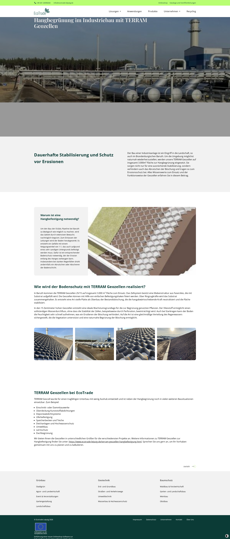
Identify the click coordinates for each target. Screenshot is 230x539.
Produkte (152, 11)
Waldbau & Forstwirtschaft (172, 486)
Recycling (191, 11)
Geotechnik (104, 480)
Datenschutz (151, 519)
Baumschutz (166, 480)
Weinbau (164, 496)
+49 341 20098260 (43, 3)
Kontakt (179, 519)
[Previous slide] (36, 344)
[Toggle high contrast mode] (227, 536)
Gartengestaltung (44, 501)
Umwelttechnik (104, 496)
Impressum (137, 519)
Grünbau (40, 480)
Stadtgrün (40, 486)
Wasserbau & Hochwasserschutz (112, 501)
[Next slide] (194, 344)
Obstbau (164, 501)
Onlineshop (163, 3)
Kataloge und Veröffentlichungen (183, 3)
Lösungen (114, 11)
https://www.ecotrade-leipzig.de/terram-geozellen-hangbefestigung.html (105, 441)
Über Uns (190, 519)
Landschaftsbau (43, 506)
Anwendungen (134, 11)
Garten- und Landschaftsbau (173, 491)
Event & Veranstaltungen (47, 496)
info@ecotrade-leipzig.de (63, 3)
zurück (187, 466)
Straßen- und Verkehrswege (110, 491)
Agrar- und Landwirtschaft (48, 491)
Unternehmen (171, 11)
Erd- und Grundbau (107, 486)
